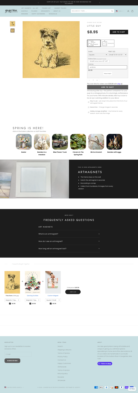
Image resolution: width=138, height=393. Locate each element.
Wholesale (53, 14)
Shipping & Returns (64, 350)
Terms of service (64, 370)
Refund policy (63, 373)
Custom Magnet (53, 296)
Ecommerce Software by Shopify (68, 387)
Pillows (34, 11)
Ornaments (45, 11)
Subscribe (12, 361)
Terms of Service (64, 353)
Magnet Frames (60, 8)
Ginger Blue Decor (94, 22)
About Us (57, 11)
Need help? (107, 73)
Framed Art (46, 8)
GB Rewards (62, 367)
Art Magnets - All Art (29, 8)
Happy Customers (38, 14)
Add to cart (119, 32)
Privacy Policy (62, 357)
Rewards (24, 14)
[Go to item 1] (12, 23)
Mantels (24, 11)
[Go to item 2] (12, 30)
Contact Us (62, 360)
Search (60, 346)
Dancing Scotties (32, 296)
